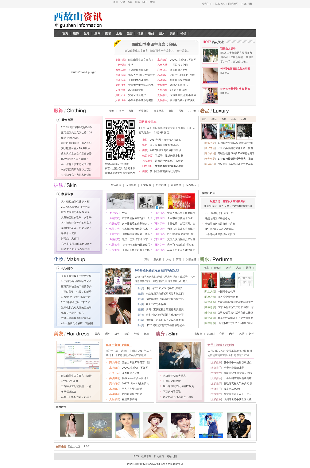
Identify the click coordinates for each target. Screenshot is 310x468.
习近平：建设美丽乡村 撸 (169, 155)
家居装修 (176, 185)
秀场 (180, 110)
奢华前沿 (210, 153)
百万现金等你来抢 (138, 69)
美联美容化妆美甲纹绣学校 (76, 275)
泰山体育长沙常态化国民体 (76, 164)
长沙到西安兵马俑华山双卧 (76, 169)
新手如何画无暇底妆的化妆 (76, 281)
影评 (97, 33)
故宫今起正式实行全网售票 (120, 168)
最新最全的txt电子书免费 (169, 160)
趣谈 (228, 267)
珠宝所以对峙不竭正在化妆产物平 (165, 314)
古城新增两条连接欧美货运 (76, 318)
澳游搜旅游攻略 (70, 137)
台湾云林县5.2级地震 (117, 164)
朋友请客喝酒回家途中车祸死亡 (235, 302)
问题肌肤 (131, 185)
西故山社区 (74, 446)
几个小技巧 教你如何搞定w (76, 243)
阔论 (126, 333)
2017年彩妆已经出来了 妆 (75, 302)
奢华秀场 (210, 142)
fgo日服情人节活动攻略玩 (219, 229)
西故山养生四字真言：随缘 (76, 375)
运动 (251, 333)
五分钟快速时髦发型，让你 (76, 386)
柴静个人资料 (68, 233)
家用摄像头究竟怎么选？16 (76, 132)
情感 (140, 33)
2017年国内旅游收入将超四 (165, 139)
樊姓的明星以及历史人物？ (76, 228)
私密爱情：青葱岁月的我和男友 (227, 201)
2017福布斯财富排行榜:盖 (75, 206)
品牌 (243, 119)
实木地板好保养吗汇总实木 (76, 222)
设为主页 (207, 3)
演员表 (157, 259)
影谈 (146, 259)
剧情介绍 (191, 259)
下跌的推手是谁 (172, 391)
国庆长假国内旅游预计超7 (164, 145)
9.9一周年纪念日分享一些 (219, 213)
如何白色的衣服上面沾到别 (76, 143)
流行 (121, 110)
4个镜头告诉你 (178, 90)
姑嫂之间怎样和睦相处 (217, 218)
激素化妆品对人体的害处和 (76, 307)
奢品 (151, 33)
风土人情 (162, 64)
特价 (183, 33)
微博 (152, 2)
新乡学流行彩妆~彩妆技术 (75, 297)
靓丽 (178, 259)
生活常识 (121, 64)
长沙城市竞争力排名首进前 (76, 174)
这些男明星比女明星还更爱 (76, 153)
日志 (97, 333)
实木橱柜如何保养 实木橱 (75, 201)
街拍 (171, 110)
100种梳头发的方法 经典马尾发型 (157, 270)
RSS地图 (246, 3)
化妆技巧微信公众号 (72, 312)
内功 (231, 333)
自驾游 (217, 267)
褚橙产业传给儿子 (180, 85)
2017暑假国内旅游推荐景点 (165, 150)
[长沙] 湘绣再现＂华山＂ (74, 158)
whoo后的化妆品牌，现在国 (77, 323)
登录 (122, 2)
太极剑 (210, 333)
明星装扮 (144, 110)
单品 (214, 119)
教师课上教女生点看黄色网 (120, 172)
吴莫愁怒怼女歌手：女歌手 (76, 217)
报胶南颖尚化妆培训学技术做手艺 (165, 298)
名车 (233, 119)
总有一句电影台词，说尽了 (76, 396)
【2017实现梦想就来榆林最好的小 (165, 325)
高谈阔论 (121, 59)
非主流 (192, 110)
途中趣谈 (210, 302)
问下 (144, 2)
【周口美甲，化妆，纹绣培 (76, 291)
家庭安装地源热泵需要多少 (76, 286)
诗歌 (136, 333)
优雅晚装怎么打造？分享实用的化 (165, 320)
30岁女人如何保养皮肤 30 (75, 249)
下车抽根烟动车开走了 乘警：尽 (236, 307)
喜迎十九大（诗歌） (119, 345)
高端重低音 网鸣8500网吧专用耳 (236, 153)
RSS (136, 456)
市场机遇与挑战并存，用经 (178, 396)
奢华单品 (210, 158)
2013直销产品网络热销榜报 (76, 127)
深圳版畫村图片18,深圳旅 (75, 148)
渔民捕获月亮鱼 (179, 69)
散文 (146, 333)
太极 (119, 33)
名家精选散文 (68, 391)
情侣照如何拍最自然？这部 (220, 223)
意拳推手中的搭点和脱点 (238, 362)
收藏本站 (220, 3)
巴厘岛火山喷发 (172, 381)
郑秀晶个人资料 (70, 238)
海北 (207, 267)
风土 (238, 267)
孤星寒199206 (232, 388)
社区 (137, 2)
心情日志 (162, 69)
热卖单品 (159, 110)
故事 (117, 333)
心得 (221, 333)
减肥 (241, 333)
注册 (115, 2)
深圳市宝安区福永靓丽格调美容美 (165, 309)
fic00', (87, 446)
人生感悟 (121, 90)
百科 (130, 2)
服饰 (76, 33)
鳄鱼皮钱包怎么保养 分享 (75, 212)
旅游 (130, 33)
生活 (87, 33)
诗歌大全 (121, 95)
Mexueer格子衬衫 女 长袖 (235, 88)
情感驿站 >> (209, 193)
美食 (173, 33)
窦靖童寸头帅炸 (137, 95)
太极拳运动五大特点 (174, 375)
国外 (248, 267)
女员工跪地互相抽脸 (221, 345)
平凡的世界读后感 (138, 80)
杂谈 (131, 110)
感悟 (107, 333)
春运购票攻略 (135, 90)
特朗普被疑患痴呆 (180, 80)
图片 (162, 33)
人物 (168, 259)
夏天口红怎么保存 (156, 304)
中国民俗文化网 (179, 64)
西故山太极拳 (228, 48)
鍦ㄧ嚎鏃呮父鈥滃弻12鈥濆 (178, 386)
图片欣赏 (61, 407)
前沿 (204, 119)
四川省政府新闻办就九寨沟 (165, 171)
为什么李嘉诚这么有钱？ (181, 228)
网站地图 (233, 3)
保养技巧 (191, 185)
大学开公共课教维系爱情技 (220, 234)
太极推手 (121, 85)
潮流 (111, 110)
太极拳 (198, 333)
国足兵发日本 (147, 121)
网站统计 (178, 464)
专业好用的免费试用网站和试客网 (165, 293)
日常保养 (146, 185)
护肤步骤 (161, 185)
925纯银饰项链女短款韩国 (235, 68)
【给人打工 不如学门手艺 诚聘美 (164, 288)
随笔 (108, 33)
